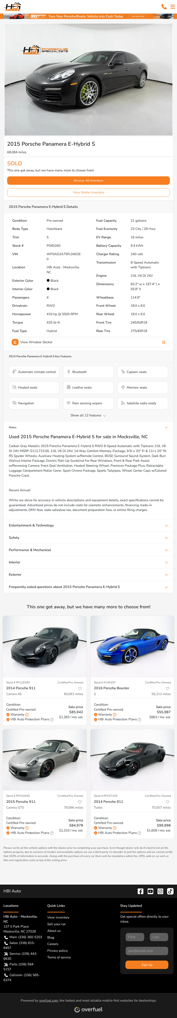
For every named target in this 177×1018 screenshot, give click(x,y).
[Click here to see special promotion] (88, 16)
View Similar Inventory (88, 192)
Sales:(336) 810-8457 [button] (19, 945)
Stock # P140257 (105, 682)
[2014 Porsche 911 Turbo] (132, 759)
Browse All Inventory (88, 181)
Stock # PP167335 (105, 796)
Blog (50, 937)
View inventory (58, 917)
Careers (52, 944)
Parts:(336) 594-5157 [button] (19, 966)
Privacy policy (57, 950)
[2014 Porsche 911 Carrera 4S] (45, 646)
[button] (164, 6)
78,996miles (73, 807)
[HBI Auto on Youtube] (149, 891)
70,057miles (161, 807)
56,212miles (161, 694)
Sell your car (56, 924)
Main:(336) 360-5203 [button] (25, 937)
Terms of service (59, 957)
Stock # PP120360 (18, 682)
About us (54, 931)
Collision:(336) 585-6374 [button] (21, 977)
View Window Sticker (36, 342)
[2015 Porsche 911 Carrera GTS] (45, 759)
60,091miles (73, 694)
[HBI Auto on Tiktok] (169, 891)
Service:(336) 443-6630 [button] (20, 956)
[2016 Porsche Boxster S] (132, 646)
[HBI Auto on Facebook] (139, 891)
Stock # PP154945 (18, 796)
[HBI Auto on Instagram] (159, 891)
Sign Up (147, 965)
